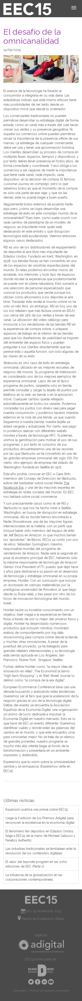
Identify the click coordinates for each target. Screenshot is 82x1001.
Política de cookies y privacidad (49, 990)
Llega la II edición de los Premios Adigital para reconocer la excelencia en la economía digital (39, 820)
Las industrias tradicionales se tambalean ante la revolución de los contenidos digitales (40, 851)
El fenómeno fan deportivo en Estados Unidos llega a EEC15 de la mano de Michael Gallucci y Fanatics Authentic (40, 835)
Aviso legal (19, 990)
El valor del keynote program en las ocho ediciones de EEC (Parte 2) (36, 864)
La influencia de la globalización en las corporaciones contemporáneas (33, 877)
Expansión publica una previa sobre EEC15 (36, 809)
